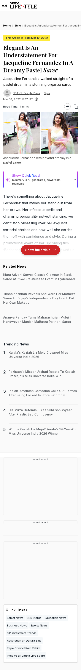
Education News (55, 618)
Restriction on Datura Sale (24, 640)
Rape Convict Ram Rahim (23, 648)
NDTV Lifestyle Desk (26, 93)
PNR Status (34, 618)
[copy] (76, 107)
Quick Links (15, 610)
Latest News (15, 618)
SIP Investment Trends (22, 633)
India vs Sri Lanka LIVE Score (26, 655)
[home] (23, 5)
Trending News (16, 344)
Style (47, 93)
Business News (17, 625)
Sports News (39, 625)
